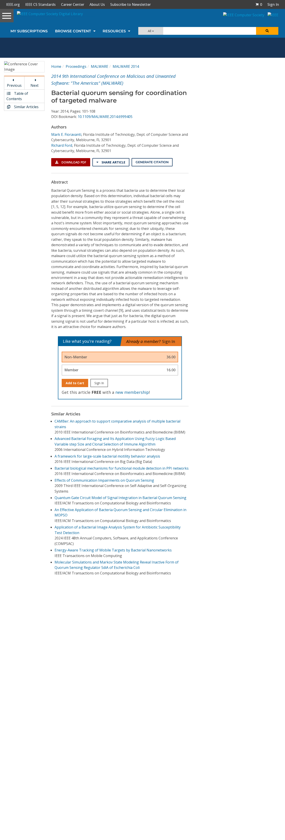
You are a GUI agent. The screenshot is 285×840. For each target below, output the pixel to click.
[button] (259, 4)
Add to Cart (75, 383)
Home (56, 66)
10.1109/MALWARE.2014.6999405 (105, 116)
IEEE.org (13, 4)
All (150, 31)
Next (35, 85)
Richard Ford (61, 145)
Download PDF (73, 162)
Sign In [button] (273, 4)
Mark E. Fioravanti (66, 134)
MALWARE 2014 (126, 66)
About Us (97, 4)
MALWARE (99, 66)
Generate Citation (152, 162)
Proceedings (76, 66)
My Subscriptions (29, 31)
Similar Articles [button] (26, 106)
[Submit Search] (267, 31)
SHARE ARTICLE (113, 162)
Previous (14, 85)
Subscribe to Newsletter (130, 4)
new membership (132, 392)
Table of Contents (17, 96)
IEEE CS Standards (40, 4)
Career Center (72, 4)
